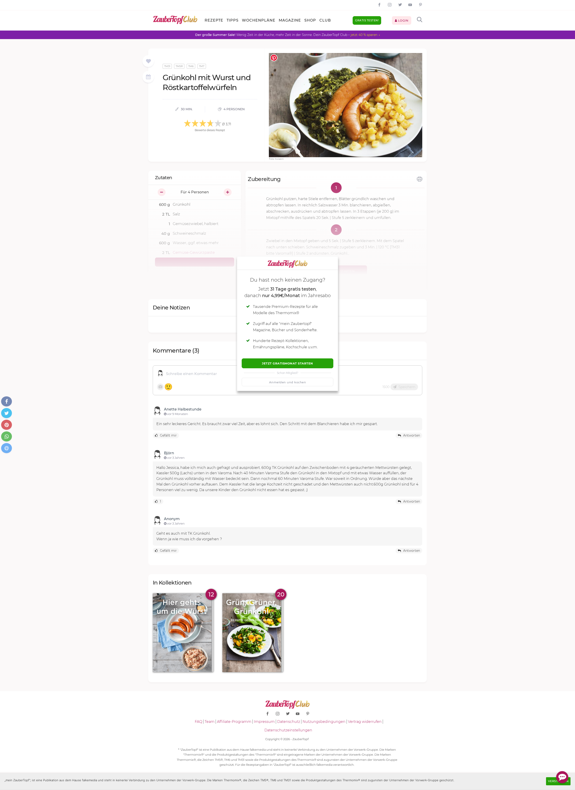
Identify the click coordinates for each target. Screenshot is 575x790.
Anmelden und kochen (287, 382)
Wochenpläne (258, 20)
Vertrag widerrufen (365, 721)
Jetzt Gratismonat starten (287, 363)
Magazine (290, 20)
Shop (310, 20)
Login (402, 20)
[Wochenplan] (148, 77)
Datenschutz (288, 721)
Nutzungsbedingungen (324, 721)
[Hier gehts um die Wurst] (183, 632)
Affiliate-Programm (234, 721)
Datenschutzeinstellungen (288, 730)
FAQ (198, 721)
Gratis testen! (367, 20)
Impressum (264, 721)
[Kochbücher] (148, 61)
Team (210, 721)
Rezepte (214, 20)
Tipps (233, 20)
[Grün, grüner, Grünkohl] (252, 632)
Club (325, 20)
